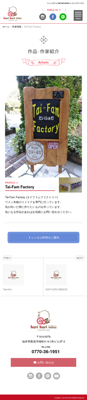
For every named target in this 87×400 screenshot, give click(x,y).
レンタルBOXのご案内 (45, 237)
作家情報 (16, 26)
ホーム (6, 26)
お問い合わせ (45, 362)
